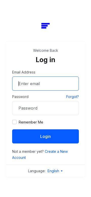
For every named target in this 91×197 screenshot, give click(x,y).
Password (20, 96)
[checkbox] (14, 122)
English (54, 171)
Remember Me (31, 122)
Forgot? (72, 96)
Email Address (23, 72)
